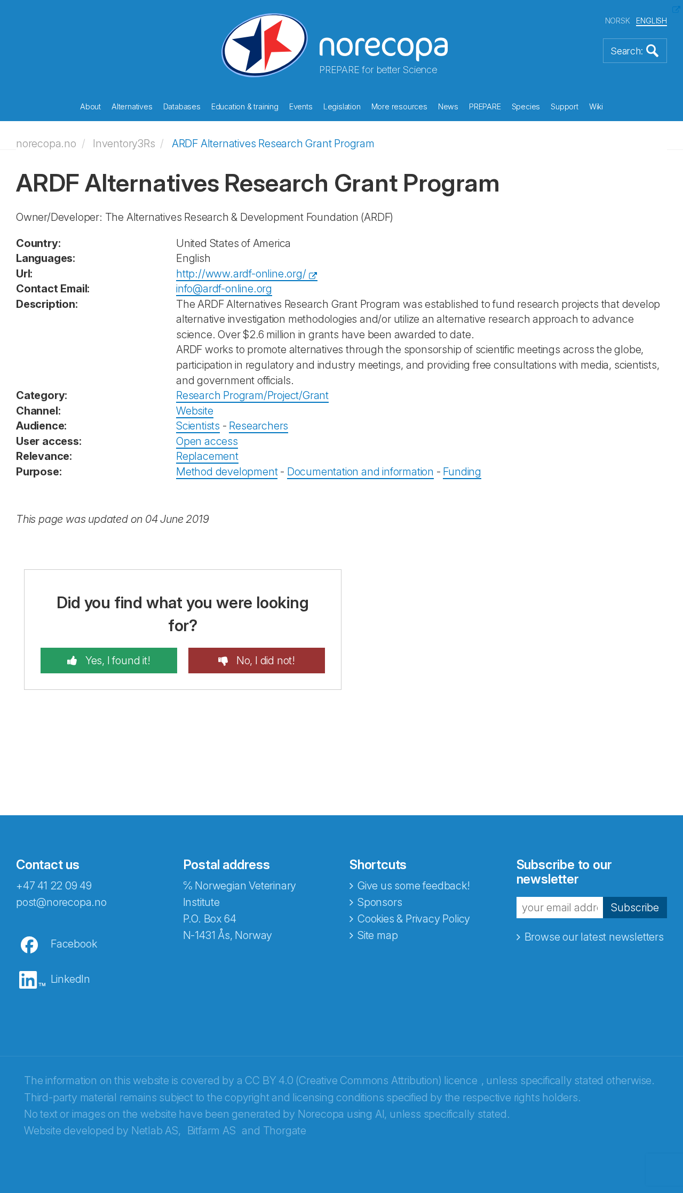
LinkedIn (70, 979)
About (90, 106)
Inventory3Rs (124, 143)
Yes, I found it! (116, 660)
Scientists (198, 425)
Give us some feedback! (414, 885)
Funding (462, 471)
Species (526, 106)
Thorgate (284, 1130)
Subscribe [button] (635, 907)
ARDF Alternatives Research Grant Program (273, 143)
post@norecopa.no (61, 902)
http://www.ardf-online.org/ (241, 273)
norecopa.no (46, 143)
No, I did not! (264, 660)
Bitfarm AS (211, 1130)
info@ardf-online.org (224, 288)
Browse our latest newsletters (594, 936)
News (448, 106)
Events (301, 106)
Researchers (258, 425)
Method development (226, 471)
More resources (399, 106)
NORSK (617, 20)
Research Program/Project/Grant (252, 395)
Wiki (596, 106)
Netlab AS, (156, 1130)
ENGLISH (651, 20)
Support (564, 106)
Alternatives (132, 106)
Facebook (74, 943)
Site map (378, 935)
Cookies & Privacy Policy (414, 918)
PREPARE (485, 106)
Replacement (207, 456)
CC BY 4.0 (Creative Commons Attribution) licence (361, 1080)
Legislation (342, 106)
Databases (182, 106)
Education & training (245, 106)
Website (194, 410)
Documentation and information (360, 471)
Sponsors (380, 902)
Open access (207, 441)
